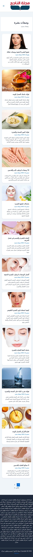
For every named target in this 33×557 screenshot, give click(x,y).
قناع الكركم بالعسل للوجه (20, 431)
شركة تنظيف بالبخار (21, 540)
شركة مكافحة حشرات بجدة (16, 519)
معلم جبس (11, 527)
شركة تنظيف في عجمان (20, 521)
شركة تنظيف (25, 508)
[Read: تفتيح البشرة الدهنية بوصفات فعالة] (16, 41)
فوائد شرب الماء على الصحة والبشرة (17, 391)
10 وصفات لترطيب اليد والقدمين (18, 170)
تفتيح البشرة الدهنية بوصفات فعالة (18, 52)
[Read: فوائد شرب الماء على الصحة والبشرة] (16, 378)
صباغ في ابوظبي (15, 531)
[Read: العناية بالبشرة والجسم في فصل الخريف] (16, 228)
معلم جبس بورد (11, 536)
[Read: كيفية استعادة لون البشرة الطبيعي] (16, 299)
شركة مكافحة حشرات (14, 500)
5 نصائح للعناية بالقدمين (21, 465)
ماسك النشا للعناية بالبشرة (20, 350)
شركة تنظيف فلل (10, 506)
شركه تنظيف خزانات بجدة (13, 529)
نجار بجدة (12, 540)
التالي (16, 488)
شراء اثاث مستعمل (26, 500)
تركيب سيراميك (23, 510)
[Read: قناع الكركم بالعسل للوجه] (16, 417)
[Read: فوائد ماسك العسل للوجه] (16, 80)
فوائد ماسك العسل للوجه (21, 94)
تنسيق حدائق (28, 519)
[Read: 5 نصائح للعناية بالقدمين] (16, 454)
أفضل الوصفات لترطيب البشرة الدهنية (16, 274)
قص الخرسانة (23, 504)
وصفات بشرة (18, 54)
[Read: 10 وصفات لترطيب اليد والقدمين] (16, 157)
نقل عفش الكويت (27, 525)
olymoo (16, 553)
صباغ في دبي (19, 523)
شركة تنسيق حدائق (21, 506)
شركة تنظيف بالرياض (22, 536)
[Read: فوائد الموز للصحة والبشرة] (16, 119)
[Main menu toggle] (3, 6)
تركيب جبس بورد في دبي (8, 523)
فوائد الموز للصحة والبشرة (20, 132)
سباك (8, 504)
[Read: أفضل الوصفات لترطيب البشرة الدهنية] (16, 264)
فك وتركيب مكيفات (21, 502)
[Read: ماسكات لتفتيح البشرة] (16, 193)
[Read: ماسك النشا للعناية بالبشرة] (16, 337)
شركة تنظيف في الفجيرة (20, 514)
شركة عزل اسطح (9, 538)
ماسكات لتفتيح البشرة (22, 204)
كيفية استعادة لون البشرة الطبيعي (18, 310)
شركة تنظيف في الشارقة (22, 527)
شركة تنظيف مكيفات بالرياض (11, 517)
